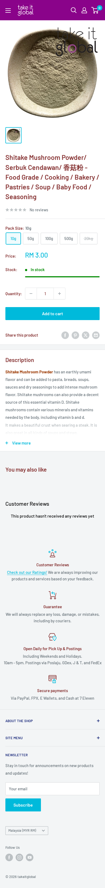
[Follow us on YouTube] (29, 857)
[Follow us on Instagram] (19, 857)
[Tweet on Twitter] (85, 335)
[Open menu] (8, 10)
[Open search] (74, 10)
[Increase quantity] (59, 293)
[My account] (84, 10)
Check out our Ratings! (27, 572)
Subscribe (23, 804)
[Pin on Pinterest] (75, 335)
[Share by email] (96, 335)
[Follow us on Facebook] (9, 857)
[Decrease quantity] (31, 293)
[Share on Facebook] (65, 335)
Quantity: (13, 293)
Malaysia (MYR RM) (22, 830)
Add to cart (52, 313)
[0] (95, 10)
